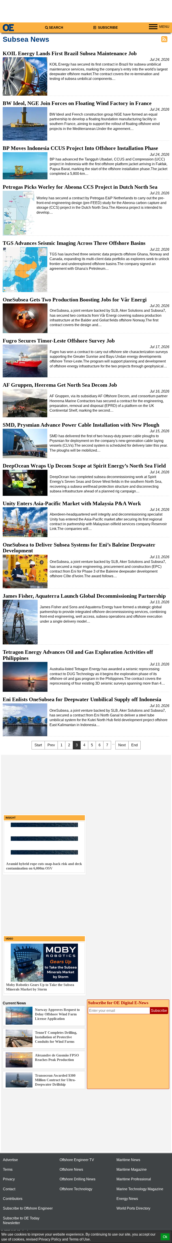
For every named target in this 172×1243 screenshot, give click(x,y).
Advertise (10, 1160)
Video (9, 938)
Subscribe (107, 27)
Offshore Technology (76, 1189)
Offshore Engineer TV (77, 1160)
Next (122, 745)
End (134, 745)
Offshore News (71, 1169)
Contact (9, 1189)
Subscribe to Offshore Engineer (28, 1208)
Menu (164, 27)
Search (56, 27)
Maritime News (128, 1160)
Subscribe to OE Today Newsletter (21, 1220)
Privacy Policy (50, 1239)
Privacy (9, 1179)
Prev (51, 745)
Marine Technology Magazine (139, 1189)
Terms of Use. (80, 1239)
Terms (8, 1169)
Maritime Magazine (131, 1169)
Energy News (127, 1199)
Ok (165, 1237)
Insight (11, 817)
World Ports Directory (133, 1208)
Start (38, 745)
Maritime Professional (133, 1179)
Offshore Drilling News (77, 1179)
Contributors (12, 1199)
